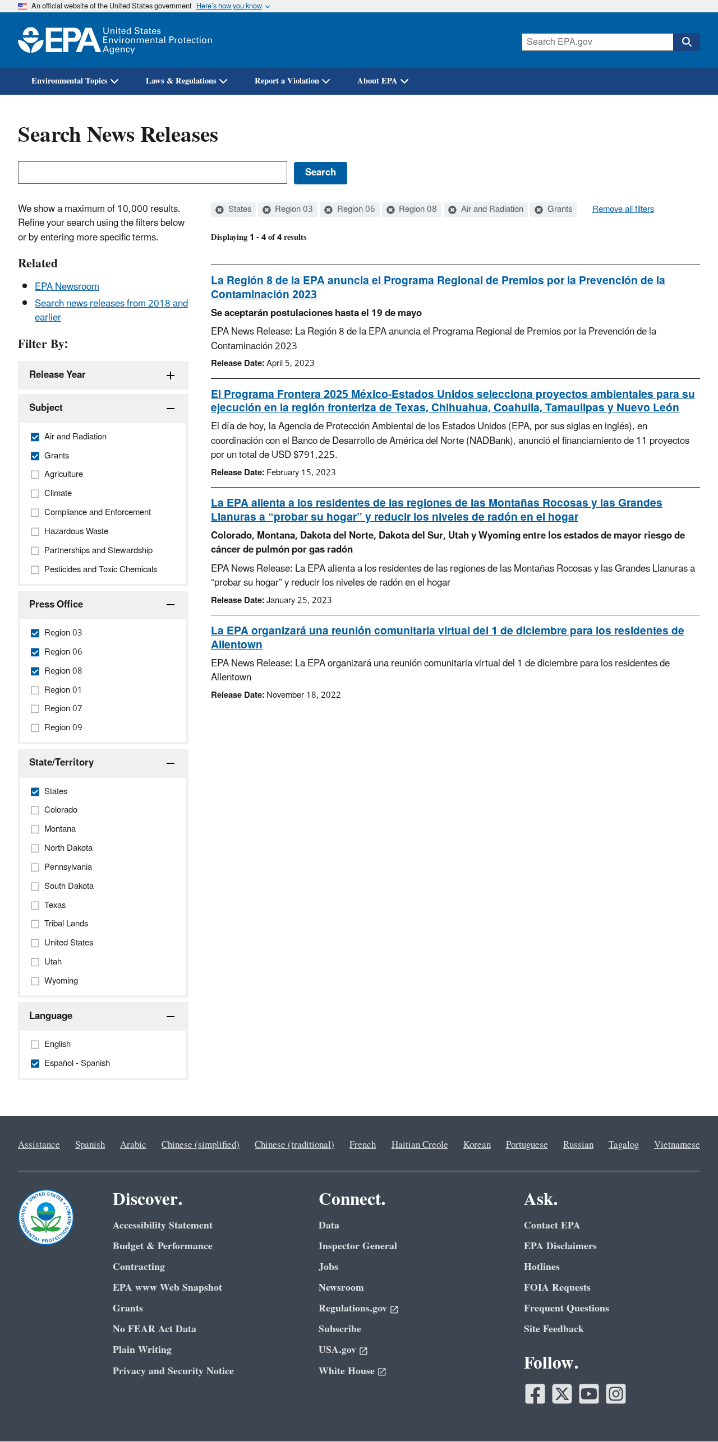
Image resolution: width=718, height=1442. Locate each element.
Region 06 (355, 209)
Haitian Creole (420, 1145)
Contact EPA (552, 1225)
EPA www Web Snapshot (167, 1287)
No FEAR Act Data (154, 1329)
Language (50, 1016)
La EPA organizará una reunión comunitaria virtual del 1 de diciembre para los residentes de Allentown (447, 638)
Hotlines (542, 1267)
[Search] (686, 42)
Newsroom (341, 1287)
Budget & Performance (163, 1246)
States (238, 209)
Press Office (56, 605)
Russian (578, 1145)
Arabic (133, 1145)
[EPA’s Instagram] (616, 1394)
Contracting (139, 1267)
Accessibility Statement (163, 1225)
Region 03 (293, 209)
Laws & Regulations (181, 81)
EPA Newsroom (67, 287)
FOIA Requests (557, 1287)
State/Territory (61, 763)
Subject (46, 408)
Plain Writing (142, 1350)
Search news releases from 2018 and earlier (111, 311)
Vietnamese (677, 1145)
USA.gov (337, 1350)
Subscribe (340, 1329)
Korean (477, 1145)
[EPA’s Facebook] (535, 1394)
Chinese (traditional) (294, 1145)
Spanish (90, 1145)
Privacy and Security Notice (173, 1371)
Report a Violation (287, 81)
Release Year (57, 375)
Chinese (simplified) (201, 1145)
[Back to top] (687, 1411)
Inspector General (358, 1246)
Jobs (328, 1267)
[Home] (115, 40)
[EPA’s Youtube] (589, 1394)
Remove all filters (623, 209)
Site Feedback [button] (554, 1329)
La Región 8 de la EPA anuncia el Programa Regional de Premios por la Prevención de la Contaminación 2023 (438, 288)
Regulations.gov (353, 1308)
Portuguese (527, 1145)
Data (329, 1225)
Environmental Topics (69, 81)
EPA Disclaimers (560, 1246)
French (362, 1145)
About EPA (377, 81)
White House (347, 1371)
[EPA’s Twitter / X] (562, 1394)
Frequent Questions (566, 1308)
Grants (558, 209)
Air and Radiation (491, 209)
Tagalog (624, 1145)
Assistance (39, 1145)
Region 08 (417, 209)
